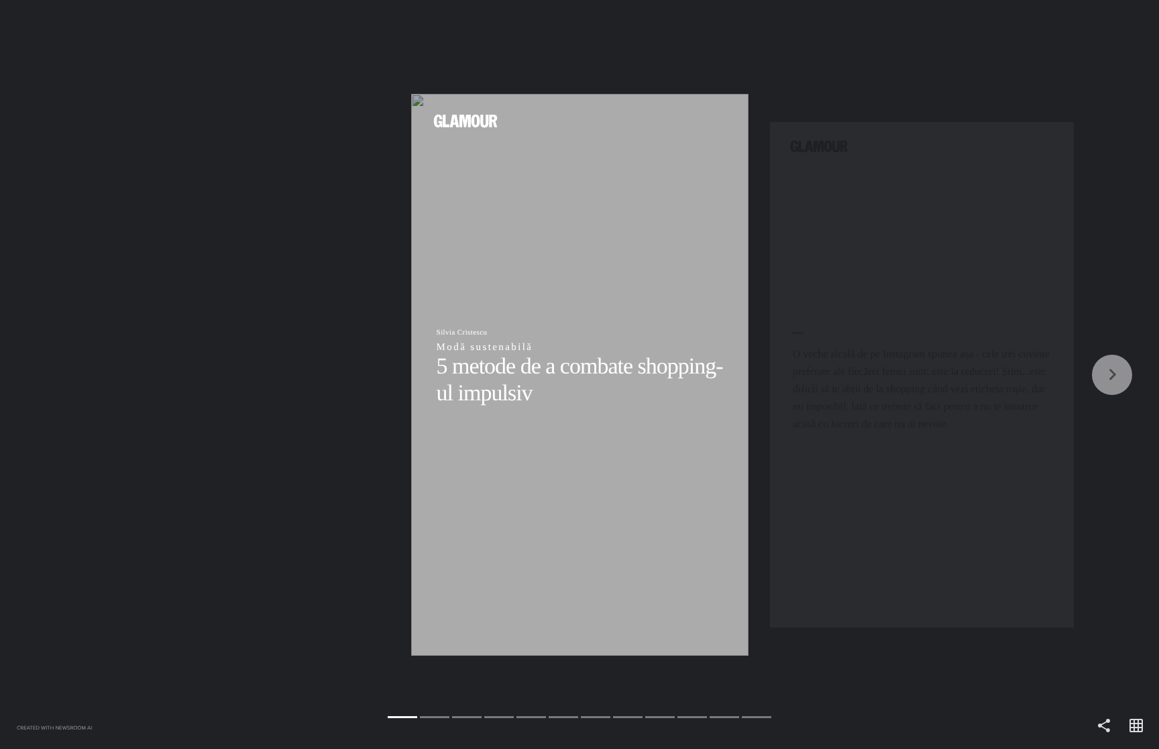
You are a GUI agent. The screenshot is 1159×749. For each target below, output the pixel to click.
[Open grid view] (1136, 726)
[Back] (290, 374)
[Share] (1104, 726)
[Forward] (869, 374)
